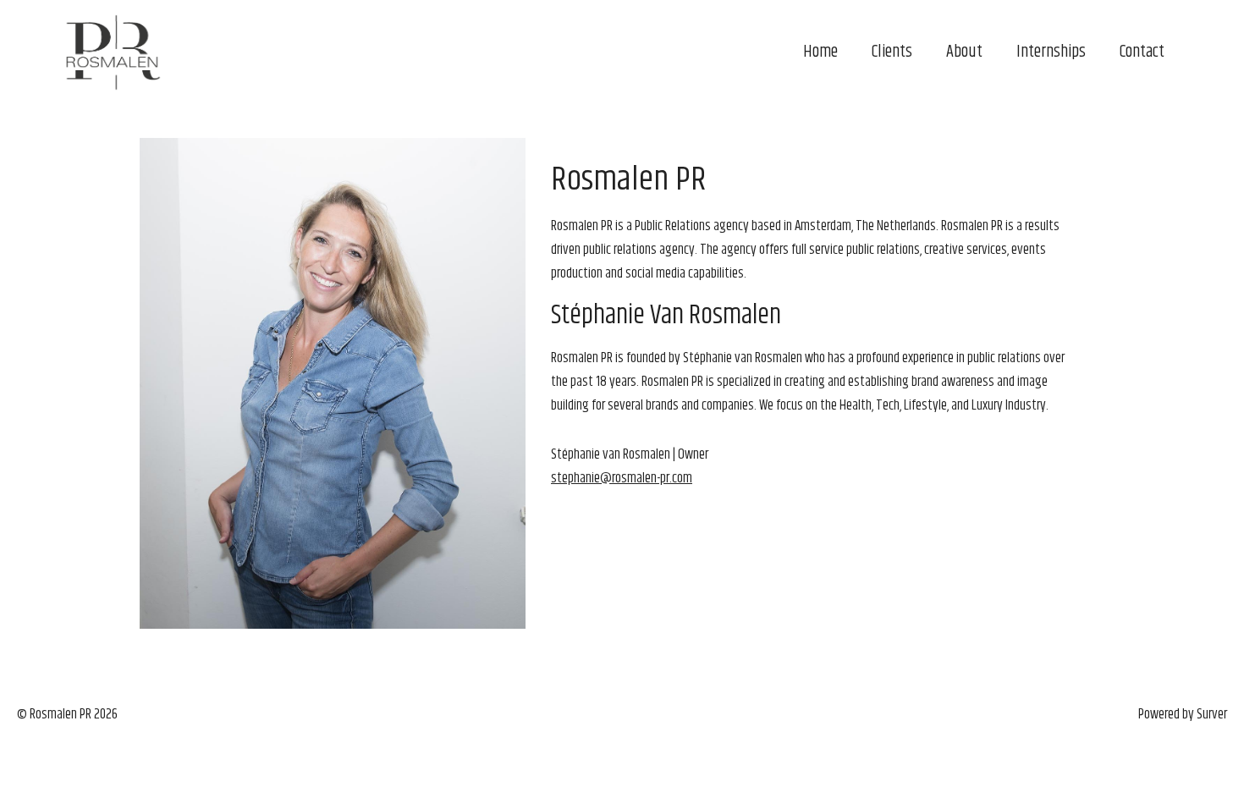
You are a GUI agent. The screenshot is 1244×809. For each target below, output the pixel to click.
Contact (1142, 52)
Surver (1212, 714)
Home (820, 52)
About (964, 52)
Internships (1051, 52)
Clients (892, 52)
